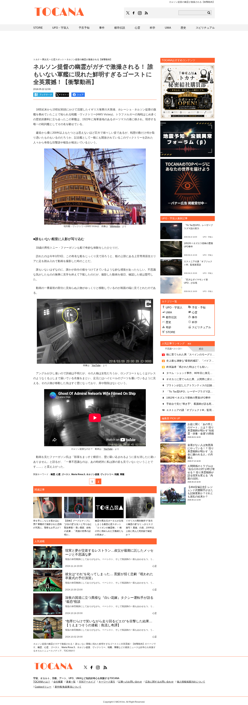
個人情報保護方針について (191, 681)
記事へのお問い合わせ (130, 681)
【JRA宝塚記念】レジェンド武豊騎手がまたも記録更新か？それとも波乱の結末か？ (200, 492)
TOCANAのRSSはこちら (146, 13)
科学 (194, 322)
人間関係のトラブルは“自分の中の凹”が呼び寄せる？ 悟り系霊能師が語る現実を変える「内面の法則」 (201, 472)
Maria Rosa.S (78, 474)
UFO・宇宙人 (174, 307)
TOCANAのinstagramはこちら (140, 13)
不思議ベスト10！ (174, 348)
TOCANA (59, 12)
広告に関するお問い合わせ (159, 681)
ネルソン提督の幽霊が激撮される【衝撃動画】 (89, 59)
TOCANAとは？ (41, 681)
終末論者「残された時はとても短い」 (188, 366)
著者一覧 (71, 681)
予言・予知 (199, 307)
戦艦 (117, 474)
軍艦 (122, 474)
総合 (201, 348)
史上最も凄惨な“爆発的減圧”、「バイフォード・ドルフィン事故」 (190, 360)
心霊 (58, 474)
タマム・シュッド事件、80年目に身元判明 (190, 373)
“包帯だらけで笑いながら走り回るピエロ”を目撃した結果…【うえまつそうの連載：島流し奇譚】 (108, 623)
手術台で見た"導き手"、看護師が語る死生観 (190, 403)
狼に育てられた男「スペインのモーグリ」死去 (190, 354)
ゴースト (66, 474)
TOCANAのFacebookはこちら (134, 13)
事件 (194, 317)
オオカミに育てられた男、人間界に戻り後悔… (190, 379)
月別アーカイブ (87, 681)
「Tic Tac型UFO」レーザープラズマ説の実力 (190, 391)
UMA (169, 312)
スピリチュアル (201, 327)
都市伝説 (171, 317)
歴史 (168, 322)
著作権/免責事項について (68, 686)
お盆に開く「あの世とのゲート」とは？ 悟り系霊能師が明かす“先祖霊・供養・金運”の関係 (201, 429)
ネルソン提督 (92, 474)
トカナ (36, 59)
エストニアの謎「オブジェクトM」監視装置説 (190, 410)
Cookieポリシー (43, 686)
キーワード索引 (107, 681)
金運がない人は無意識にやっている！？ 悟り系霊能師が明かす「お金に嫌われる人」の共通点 (201, 451)
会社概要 (58, 681)
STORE (170, 332)
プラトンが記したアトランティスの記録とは (190, 385)
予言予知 (84, 27)
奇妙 (168, 327)
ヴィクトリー (106, 474)
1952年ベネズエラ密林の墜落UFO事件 (188, 397)
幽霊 (53, 474)
